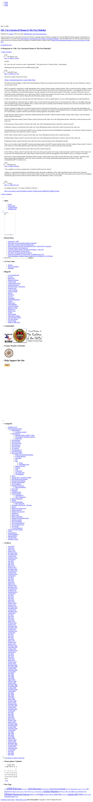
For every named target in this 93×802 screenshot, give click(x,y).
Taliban (80, 794)
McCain (81, 791)
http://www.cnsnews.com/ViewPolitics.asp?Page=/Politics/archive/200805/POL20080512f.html (31, 191)
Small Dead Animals (14, 316)
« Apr (6, 780)
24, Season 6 (15, 448)
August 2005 (11, 749)
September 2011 (12, 631)
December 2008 (12, 684)
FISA (28, 791)
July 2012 (11, 614)
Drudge (10, 265)
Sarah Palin (18, 438)
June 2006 (11, 733)
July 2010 (11, 654)
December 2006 (12, 723)
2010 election (25, 789)
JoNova (10, 301)
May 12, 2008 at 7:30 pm (11, 58)
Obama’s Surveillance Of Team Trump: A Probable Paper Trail (26, 254)
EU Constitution (16, 484)
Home (6, 2)
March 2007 (11, 719)
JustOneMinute (12, 304)
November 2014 (12, 571)
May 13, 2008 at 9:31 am (11, 185)
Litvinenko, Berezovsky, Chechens (22, 505)
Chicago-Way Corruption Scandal (21, 477)
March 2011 (11, 641)
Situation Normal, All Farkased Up (18, 248)
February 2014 (12, 585)
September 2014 (12, 574)
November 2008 (12, 686)
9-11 (5, 789)
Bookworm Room (13, 280)
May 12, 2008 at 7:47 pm (11, 74)
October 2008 (12, 688)
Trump (89, 794)
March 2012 (11, 621)
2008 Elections (28, 34)
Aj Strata (6, 212)
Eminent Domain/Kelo (18, 482)
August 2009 (11, 671)
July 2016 (11, 561)
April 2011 (11, 639)
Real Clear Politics (13, 266)
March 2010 (11, 660)
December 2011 (12, 626)
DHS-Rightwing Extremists (20, 479)
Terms (6, 5)
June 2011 (11, 636)
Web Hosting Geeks (21, 799)
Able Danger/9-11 (17, 450)
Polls (41, 794)
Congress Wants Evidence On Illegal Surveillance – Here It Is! (26, 249)
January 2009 (12, 683)
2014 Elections (16, 445)
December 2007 (12, 704)
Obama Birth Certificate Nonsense (25, 437)
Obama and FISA (17, 510)
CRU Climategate (20, 497)
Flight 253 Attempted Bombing (24, 455)
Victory (16, 796)
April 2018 (11, 546)
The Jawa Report (13, 319)
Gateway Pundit (12, 291)
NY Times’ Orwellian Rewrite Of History (20, 253)
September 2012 (12, 611)
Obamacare (15, 513)
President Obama (48, 794)
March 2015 (11, 566)
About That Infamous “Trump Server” (19, 251)
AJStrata (10, 34)
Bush (67, 789)
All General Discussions (39, 34)
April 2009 (11, 678)
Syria (16, 469)
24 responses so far (6, 45)
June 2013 (11, 597)
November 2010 (12, 647)
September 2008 (12, 689)
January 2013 (12, 605)
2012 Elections (16, 442)
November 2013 (12, 588)
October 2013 (12, 590)
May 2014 (11, 580)
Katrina (14, 500)
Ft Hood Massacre (20, 456)
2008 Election (14, 788)
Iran (16, 459)
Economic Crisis (15, 791)
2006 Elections (16, 430)
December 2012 (12, 606)
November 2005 (12, 745)
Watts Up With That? (14, 322)
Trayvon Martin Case (18, 524)
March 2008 (11, 699)
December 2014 (12, 569)
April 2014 (11, 582)
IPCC (66, 791)
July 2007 (11, 712)
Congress (83, 789)
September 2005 (12, 748)
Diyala (21, 463)
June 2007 (11, 714)
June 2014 (11, 579)
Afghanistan (53, 789)
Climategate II (19, 495)
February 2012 (12, 623)
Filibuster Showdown (18, 485)
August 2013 (11, 593)
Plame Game (15, 515)
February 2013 (12, 603)
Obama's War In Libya (18, 511)
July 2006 (11, 732)
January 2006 (12, 741)
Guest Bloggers (12, 533)
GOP (60, 791)
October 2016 (12, 556)
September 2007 (12, 709)
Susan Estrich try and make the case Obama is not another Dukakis (39, 38)
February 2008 (12, 701)
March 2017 (11, 549)
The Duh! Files (12, 537)
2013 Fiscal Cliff (16, 443)
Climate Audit (12, 281)
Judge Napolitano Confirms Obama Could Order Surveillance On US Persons (30, 256)
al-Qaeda (61, 789)
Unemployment (9, 796)
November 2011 (12, 627)
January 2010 (12, 663)
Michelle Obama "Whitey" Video (24, 435)
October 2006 (12, 727)
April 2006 (11, 736)
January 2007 (12, 722)
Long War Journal (13, 306)
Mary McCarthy (20, 503)
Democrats (7, 791)
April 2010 (11, 658)
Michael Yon (11, 309)
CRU (87, 789)
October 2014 (12, 572)
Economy (22, 791)
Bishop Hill (11, 278)
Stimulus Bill (72, 794)
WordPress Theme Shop (8, 799)
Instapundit (11, 298)
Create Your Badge (8, 234)
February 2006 (12, 740)
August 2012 (11, 613)
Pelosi (35, 794)
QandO (10, 312)
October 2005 (12, 746)
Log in (10, 204)
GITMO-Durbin (16, 492)
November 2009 (12, 667)
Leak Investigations (17, 502)
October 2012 (12, 610)
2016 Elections (16, 446)
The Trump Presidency (18, 523)
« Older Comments (6, 52)
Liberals (77, 791)
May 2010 (11, 657)
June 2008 (11, 694)
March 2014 (11, 584)
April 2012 (11, 619)
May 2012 (11, 618)
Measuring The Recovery (19, 508)
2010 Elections (16, 440)
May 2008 (11, 696)
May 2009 (11, 676)
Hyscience (11, 294)
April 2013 (11, 600)
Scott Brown (64, 794)
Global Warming (16, 494)
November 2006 (12, 725)
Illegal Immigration (17, 498)
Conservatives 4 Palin (14, 283)
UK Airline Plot (19, 472)
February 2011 (12, 642)
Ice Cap (10, 296)
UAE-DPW (18, 471)
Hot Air (10, 293)
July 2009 (11, 673)
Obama (8, 794)
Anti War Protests (17, 451)
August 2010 (11, 652)
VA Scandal (15, 526)
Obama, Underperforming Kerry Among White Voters (19, 80)
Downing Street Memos (18, 481)
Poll (38, 794)
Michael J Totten (13, 308)
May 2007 (11, 715)
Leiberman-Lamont (20, 432)
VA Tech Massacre (17, 528)
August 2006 (11, 730)
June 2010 (11, 655)
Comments (12, 207)
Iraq (16, 461)
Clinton (79, 789)
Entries (11, 206)
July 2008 (11, 693)
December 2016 (12, 553)
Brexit (13, 476)
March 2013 (11, 601)
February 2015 (12, 567)
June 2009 (11, 675)
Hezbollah (18, 458)
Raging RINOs (12, 536)
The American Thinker (14, 317)
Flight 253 (32, 791)
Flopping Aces (12, 288)
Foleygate (14, 490)
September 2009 (12, 670)
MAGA (14, 507)
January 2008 (12, 702)
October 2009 (12, 668)
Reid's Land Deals (17, 516)
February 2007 (12, 720)
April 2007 (11, 717)
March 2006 (11, 738)
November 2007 (12, 706)
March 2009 (11, 680)
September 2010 (12, 650)
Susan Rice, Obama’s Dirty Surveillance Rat (20, 244)
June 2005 (11, 753)
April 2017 (11, 548)
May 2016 (11, 564)
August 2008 (11, 691)
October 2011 (12, 629)
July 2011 (11, 634)
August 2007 (11, 710)
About (6, 4)
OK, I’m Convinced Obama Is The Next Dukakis (23, 30)
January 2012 (12, 624)
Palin (31, 794)
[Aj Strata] (9, 234)
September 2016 (12, 558)
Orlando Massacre (13, 534)
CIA (69, 789)
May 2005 (11, 754)
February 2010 (12, 662)
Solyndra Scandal (17, 520)
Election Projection (13, 285)
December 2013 (12, 587)
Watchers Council (13, 539)
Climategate (73, 789)
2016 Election (45, 789)
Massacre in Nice (20, 466)
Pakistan (17, 468)
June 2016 (11, 562)
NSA (85, 791)
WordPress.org (12, 209)
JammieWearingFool (14, 299)
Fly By (10, 531)
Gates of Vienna (12, 290)
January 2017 (12, 551)
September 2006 (12, 728)
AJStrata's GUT (12, 427)
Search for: (7, 258)
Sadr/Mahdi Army (24, 464)
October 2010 (12, 649)
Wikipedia (11, 268)
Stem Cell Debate (17, 521)
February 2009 (12, 681)
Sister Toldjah (12, 314)
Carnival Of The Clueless (15, 529)
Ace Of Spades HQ (13, 275)
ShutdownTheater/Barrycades (20, 518)
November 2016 (12, 554)
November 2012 (12, 608)
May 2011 (11, 637)
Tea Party (86, 794)
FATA (25, 791)
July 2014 (11, 577)
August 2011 (11, 632)
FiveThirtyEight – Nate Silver (16, 286)
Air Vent (10, 277)
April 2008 (11, 697)
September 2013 (12, 592)
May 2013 (11, 598)
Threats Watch (12, 321)
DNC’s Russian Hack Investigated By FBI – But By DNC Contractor (29, 246)
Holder (63, 791)
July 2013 (11, 595)
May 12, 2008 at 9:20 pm (11, 166)
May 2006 (11, 735)
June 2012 (11, 616)
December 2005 (12, 743)
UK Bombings (19, 474)
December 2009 (12, 665)
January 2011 (12, 644)
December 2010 (12, 645)
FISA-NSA (15, 489)
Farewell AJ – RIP (13, 241)
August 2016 (11, 559)
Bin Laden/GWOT (17, 453)
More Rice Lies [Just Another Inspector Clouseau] (22, 243)
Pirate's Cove (12, 311)
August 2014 (11, 575)
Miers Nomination (20, 487)
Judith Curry (11, 303)
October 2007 (12, 707)
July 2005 (11, 751)
